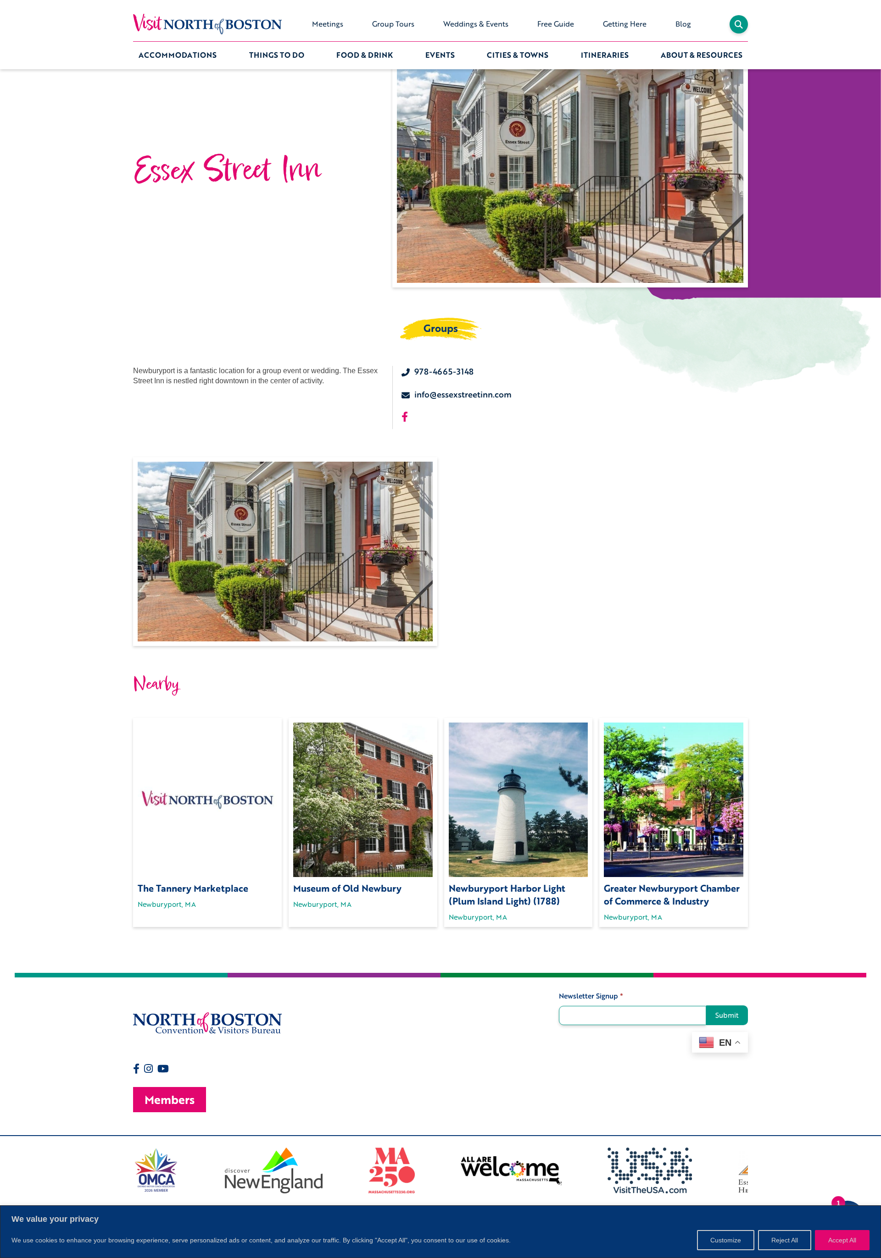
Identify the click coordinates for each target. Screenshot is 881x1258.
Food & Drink (364, 55)
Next (754, 1170)
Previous (126, 1170)
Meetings (327, 24)
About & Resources (701, 55)
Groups (441, 328)
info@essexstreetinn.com (463, 394)
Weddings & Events (475, 24)
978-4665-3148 (444, 371)
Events (440, 55)
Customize (725, 1240)
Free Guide (555, 24)
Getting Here (625, 24)
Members (170, 1099)
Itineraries (605, 55)
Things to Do (276, 55)
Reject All (784, 1240)
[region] (440, 1231)
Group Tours (393, 24)
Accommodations (178, 55)
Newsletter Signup (591, 996)
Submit (727, 1015)
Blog (683, 24)
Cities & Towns (517, 55)
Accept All (842, 1240)
